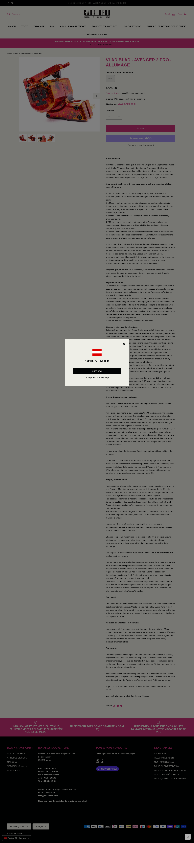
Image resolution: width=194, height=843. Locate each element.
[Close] (123, 343)
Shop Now (97, 371)
